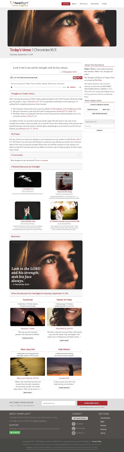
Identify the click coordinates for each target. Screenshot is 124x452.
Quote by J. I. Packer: (27, 328)
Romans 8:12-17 (26, 128)
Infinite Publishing (40, 421)
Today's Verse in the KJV (99, 105)
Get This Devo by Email (25, 77)
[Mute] (68, 87)
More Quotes (27, 338)
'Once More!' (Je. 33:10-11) (64, 328)
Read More (64, 340)
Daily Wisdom (64, 349)
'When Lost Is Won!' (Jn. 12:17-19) (28, 378)
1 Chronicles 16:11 (69, 71)
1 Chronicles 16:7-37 (34, 101)
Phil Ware (98, 80)
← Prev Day (92, 109)
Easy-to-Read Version (62, 444)
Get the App (80, 428)
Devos (66, 4)
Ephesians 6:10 (74, 109)
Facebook (79, 424)
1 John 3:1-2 (31, 116)
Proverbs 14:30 (64, 378)
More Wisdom (64, 388)
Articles (83, 4)
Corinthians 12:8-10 (61, 109)
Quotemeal (27, 299)
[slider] (38, 87)
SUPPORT (14, 425)
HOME (104, 4)
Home (102, 433)
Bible (74, 4)
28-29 (35, 128)
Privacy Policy (100, 407)
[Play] (11, 87)
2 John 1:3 (71, 111)
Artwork (95, 4)
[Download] (80, 87)
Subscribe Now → (92, 403)
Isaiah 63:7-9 (62, 111)
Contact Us (80, 433)
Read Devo (28, 392)
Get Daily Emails (80, 418)
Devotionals (105, 418)
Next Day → (107, 109)
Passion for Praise (64, 299)
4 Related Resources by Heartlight (25, 166)
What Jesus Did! (28, 349)
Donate (15, 432)
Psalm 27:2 (50, 109)
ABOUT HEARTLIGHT (20, 413)
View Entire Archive (99, 113)
